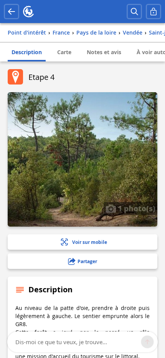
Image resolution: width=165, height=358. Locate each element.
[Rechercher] (134, 11)
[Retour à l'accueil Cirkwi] (28, 11)
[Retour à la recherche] (11, 11)
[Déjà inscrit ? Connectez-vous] (153, 11)
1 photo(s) (135, 208)
